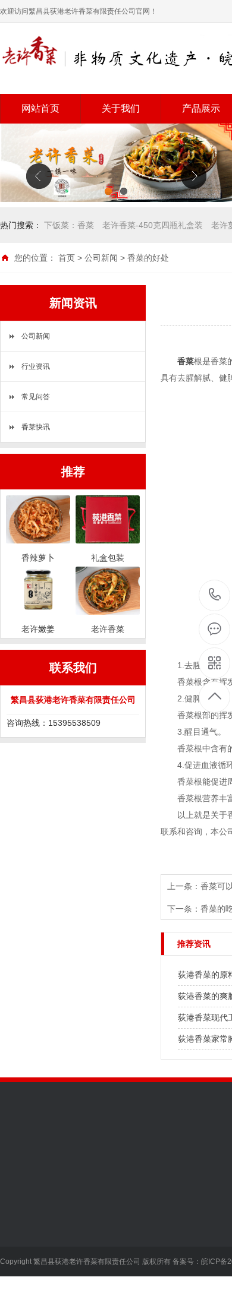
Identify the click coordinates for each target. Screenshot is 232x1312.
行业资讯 (35, 366)
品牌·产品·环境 (28, 1245)
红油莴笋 (99, 1263)
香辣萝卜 (99, 1227)
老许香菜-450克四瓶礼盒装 (152, 225)
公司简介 (16, 1209)
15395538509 (215, 595)
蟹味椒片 (99, 1280)
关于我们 (121, 108)
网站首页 (40, 108)
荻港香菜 (99, 1209)
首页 (66, 258)
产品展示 (102, 1181)
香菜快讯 (35, 427)
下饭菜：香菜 (69, 225)
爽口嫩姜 (99, 1245)
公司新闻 (101, 258)
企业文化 (16, 1227)
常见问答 (35, 397)
